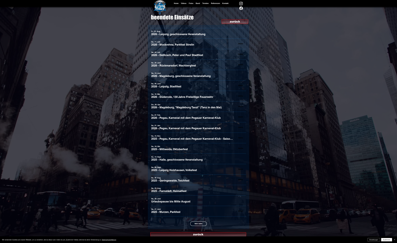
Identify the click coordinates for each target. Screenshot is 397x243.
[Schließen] (394, 239)
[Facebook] (241, 8)
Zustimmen (386, 240)
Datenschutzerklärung (109, 240)
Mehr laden (198, 223)
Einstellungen (373, 240)
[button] (178, 34)
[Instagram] (241, 3)
